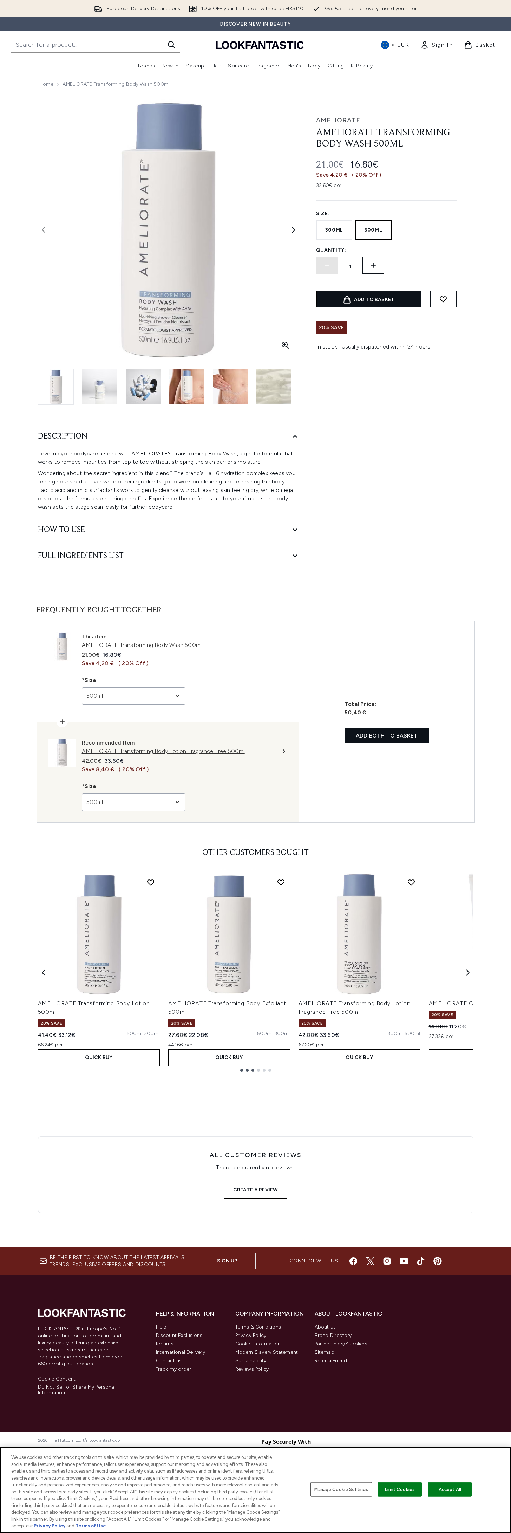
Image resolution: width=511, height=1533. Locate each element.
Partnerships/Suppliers (341, 1344)
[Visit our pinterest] (437, 1261)
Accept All (450, 1489)
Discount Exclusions (179, 1335)
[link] (436, 45)
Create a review (255, 1190)
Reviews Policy (252, 1369)
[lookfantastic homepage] (260, 44)
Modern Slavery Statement (266, 1352)
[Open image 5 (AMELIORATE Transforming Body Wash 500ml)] (230, 386)
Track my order (173, 1369)
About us (325, 1327)
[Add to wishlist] (443, 299)
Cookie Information (258, 1344)
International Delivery (180, 1352)
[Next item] (467, 972)
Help (161, 1327)
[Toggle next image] (293, 229)
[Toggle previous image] (43, 229)
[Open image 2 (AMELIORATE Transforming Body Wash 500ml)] (99, 386)
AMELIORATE (338, 120)
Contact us (169, 1361)
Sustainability (251, 1361)
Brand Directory (333, 1335)
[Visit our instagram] (387, 1261)
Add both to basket (387, 735)
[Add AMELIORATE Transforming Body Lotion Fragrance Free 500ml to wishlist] (411, 882)
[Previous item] (43, 972)
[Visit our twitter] (370, 1261)
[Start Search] (171, 44)
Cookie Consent (57, 1379)
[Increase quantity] (373, 265)
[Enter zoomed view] (285, 345)
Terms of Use (91, 1525)
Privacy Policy (251, 1335)
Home (46, 84)
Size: (323, 213)
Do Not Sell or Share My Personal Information (77, 1390)
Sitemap (324, 1352)
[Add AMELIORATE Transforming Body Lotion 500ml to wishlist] (150, 882)
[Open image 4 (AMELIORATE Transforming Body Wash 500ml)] (186, 386)
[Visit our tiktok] (420, 1261)
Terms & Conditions (258, 1327)
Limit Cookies (400, 1489)
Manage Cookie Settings (341, 1489)
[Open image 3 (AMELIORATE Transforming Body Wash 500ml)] (143, 386)
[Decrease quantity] (327, 265)
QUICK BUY (99, 1057)
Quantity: (331, 250)
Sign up (227, 1261)
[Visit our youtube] (403, 1261)
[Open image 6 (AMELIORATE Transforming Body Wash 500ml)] (273, 386)
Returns (164, 1344)
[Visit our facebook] (353, 1261)
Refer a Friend (331, 1361)
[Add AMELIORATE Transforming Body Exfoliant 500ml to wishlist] (281, 882)
